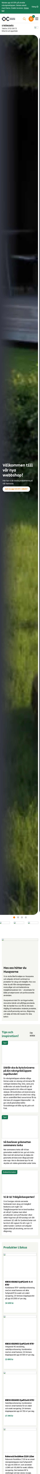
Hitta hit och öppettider (10, 31)
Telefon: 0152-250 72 (9, 28)
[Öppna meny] (36, 19)
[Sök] (24, 19)
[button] (14, 917)
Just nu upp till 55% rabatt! (16, 489)
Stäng (34, 7)
